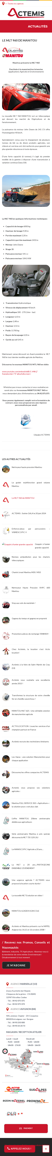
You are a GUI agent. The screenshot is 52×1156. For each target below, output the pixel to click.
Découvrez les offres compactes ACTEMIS (30, 772)
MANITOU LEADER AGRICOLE (25, 911)
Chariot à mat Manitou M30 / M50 (26, 572)
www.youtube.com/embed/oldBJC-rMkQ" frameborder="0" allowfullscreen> (20, 372)
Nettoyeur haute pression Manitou (27, 467)
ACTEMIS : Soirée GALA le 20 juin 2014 (29, 513)
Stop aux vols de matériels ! (23, 603)
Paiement (28, 1128)
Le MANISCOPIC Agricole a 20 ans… (27, 849)
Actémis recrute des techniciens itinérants (30, 741)
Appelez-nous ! (20, 1148)
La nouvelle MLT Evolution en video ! (27, 895)
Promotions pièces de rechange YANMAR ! (30, 634)
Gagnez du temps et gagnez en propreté (29, 618)
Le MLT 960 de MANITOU (23, 498)
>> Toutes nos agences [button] (14, 3)
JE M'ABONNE (16, 965)
